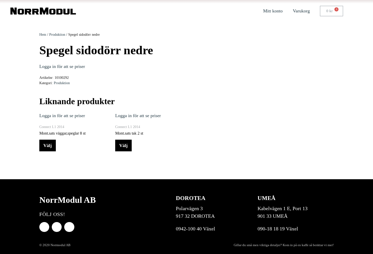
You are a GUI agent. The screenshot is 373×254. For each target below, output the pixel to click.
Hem (42, 35)
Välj (47, 145)
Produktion (57, 35)
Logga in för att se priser (62, 66)
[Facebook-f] (44, 227)
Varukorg (301, 10)
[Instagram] (69, 227)
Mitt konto (273, 10)
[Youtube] (57, 227)
